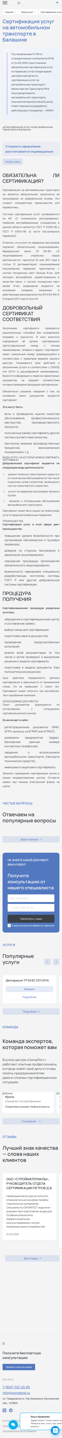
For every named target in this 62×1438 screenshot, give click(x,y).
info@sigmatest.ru (16, 1393)
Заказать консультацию (19, 1366)
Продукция (27, 12)
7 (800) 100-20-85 (16, 1387)
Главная (9, 12)
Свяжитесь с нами (31, 918)
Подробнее (29, 997)
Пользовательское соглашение (19, 1430)
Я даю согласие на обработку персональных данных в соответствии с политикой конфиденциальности (33, 925)
